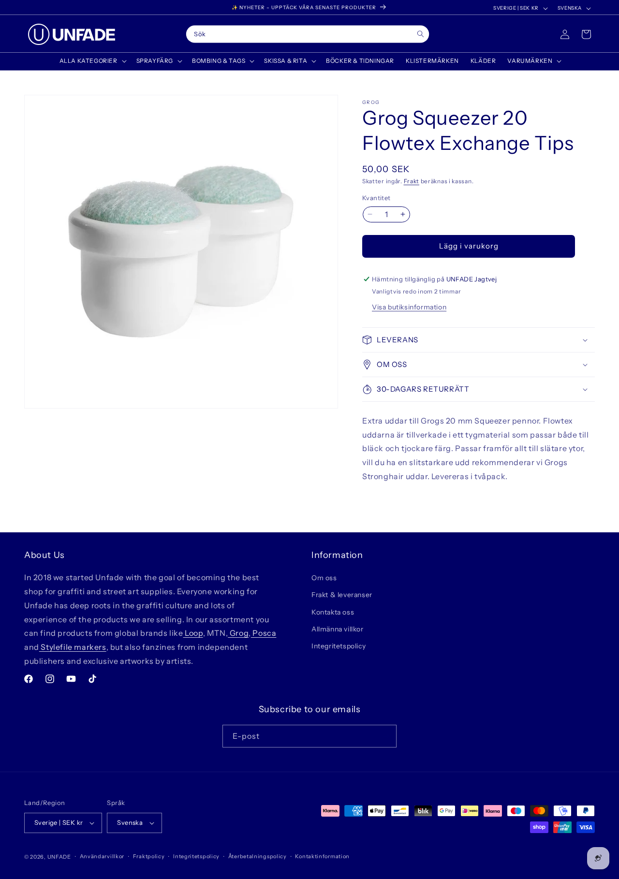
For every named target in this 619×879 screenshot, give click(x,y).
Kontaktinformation (322, 856)
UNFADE (59, 856)
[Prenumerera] (385, 736)
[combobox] (307, 34)
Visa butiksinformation (409, 307)
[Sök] (420, 34)
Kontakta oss (332, 612)
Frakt (412, 181)
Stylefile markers (72, 647)
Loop (193, 633)
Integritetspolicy (338, 646)
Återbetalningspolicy (257, 856)
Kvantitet (376, 198)
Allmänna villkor (337, 629)
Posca (264, 633)
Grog (238, 633)
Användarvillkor (102, 856)
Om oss (324, 577)
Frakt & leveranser (341, 594)
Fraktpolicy (149, 856)
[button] (92, 61)
